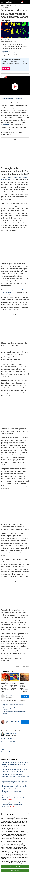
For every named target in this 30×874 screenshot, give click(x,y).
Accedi (27, 2)
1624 (21, 821)
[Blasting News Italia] (10, 2)
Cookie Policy (19, 863)
